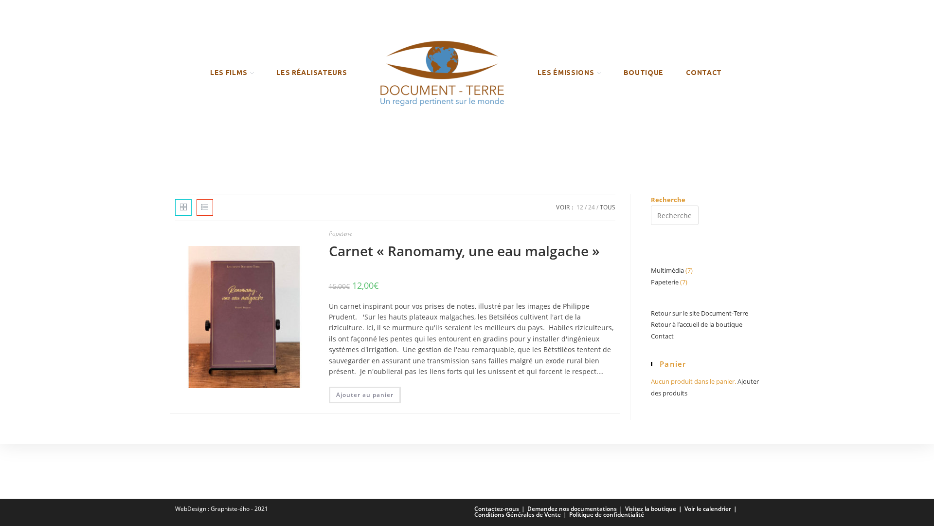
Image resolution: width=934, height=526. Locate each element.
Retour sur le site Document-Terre (699, 313)
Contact (662, 336)
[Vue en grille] (183, 207)
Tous (607, 207)
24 (591, 207)
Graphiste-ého (230, 509)
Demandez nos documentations (572, 509)
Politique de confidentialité (606, 514)
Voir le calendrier (707, 509)
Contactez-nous (496, 509)
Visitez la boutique (650, 509)
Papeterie (340, 233)
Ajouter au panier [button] (365, 395)
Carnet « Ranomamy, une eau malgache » (464, 251)
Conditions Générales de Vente (517, 514)
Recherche (668, 199)
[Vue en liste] (205, 207)
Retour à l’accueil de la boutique (696, 324)
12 (579, 207)
